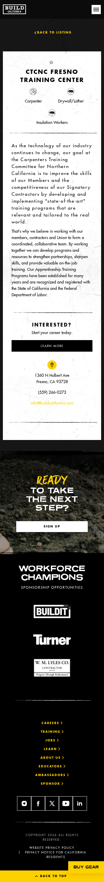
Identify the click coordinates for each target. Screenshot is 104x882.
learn (51, 749)
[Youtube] (66, 803)
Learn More (52, 346)
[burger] (96, 9)
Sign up (52, 526)
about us (51, 758)
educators (51, 766)
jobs (51, 740)
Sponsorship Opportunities (52, 587)
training (51, 732)
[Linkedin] (80, 803)
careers (51, 723)
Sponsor (51, 784)
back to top (53, 876)
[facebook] (38, 803)
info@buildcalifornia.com (52, 403)
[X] (52, 803)
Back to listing (54, 32)
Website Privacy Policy (52, 848)
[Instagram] (24, 803)
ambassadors (51, 775)
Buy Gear (86, 867)
